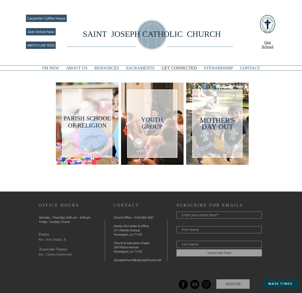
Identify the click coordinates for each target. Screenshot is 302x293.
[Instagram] (206, 284)
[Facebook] (183, 284)
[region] (87, 123)
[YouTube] (194, 284)
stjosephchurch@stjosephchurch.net (137, 260)
